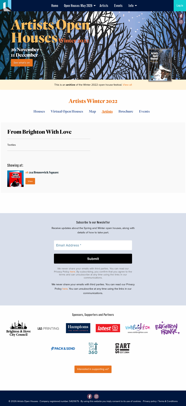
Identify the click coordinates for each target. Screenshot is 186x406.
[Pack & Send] (63, 348)
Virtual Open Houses (67, 111)
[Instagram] (181, 21)
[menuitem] (54, 5)
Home (54, 5)
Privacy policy (150, 401)
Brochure (125, 111)
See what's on (22, 62)
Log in (180, 5)
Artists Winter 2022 (93, 100)
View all (127, 84)
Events (118, 5)
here (72, 271)
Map (92, 111)
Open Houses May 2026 (78, 5)
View (30, 181)
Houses (39, 111)
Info (131, 5)
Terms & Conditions (168, 401)
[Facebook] (181, 16)
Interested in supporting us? (93, 369)
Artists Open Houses (27, 401)
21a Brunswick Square (42, 172)
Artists (104, 5)
